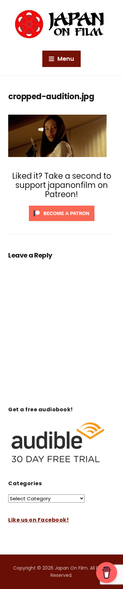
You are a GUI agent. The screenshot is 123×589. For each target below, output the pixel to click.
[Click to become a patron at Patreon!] (61, 213)
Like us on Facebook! (38, 520)
